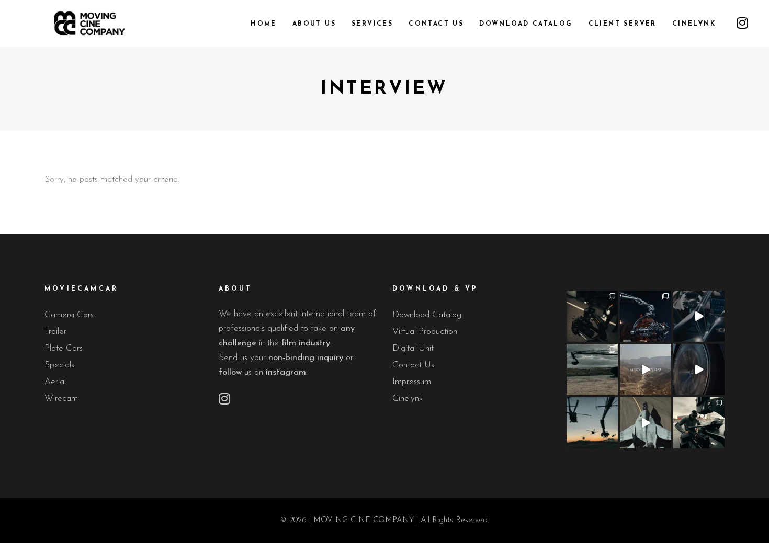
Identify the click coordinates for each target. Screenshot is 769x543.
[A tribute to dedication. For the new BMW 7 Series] (645, 369)
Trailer (55, 331)
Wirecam (61, 398)
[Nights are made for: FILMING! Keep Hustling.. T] (645, 316)
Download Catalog (426, 314)
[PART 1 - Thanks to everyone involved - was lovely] (699, 316)
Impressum (411, 381)
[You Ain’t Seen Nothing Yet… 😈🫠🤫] (592, 369)
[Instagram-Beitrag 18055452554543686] (592, 316)
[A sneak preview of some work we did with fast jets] (645, 422)
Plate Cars (63, 348)
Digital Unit (413, 348)
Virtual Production (424, 331)
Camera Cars (69, 314)
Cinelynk (407, 398)
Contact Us (413, 365)
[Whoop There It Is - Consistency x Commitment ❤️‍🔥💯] (699, 422)
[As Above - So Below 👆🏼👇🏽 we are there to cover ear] (592, 422)
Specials (59, 365)
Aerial (55, 381)
